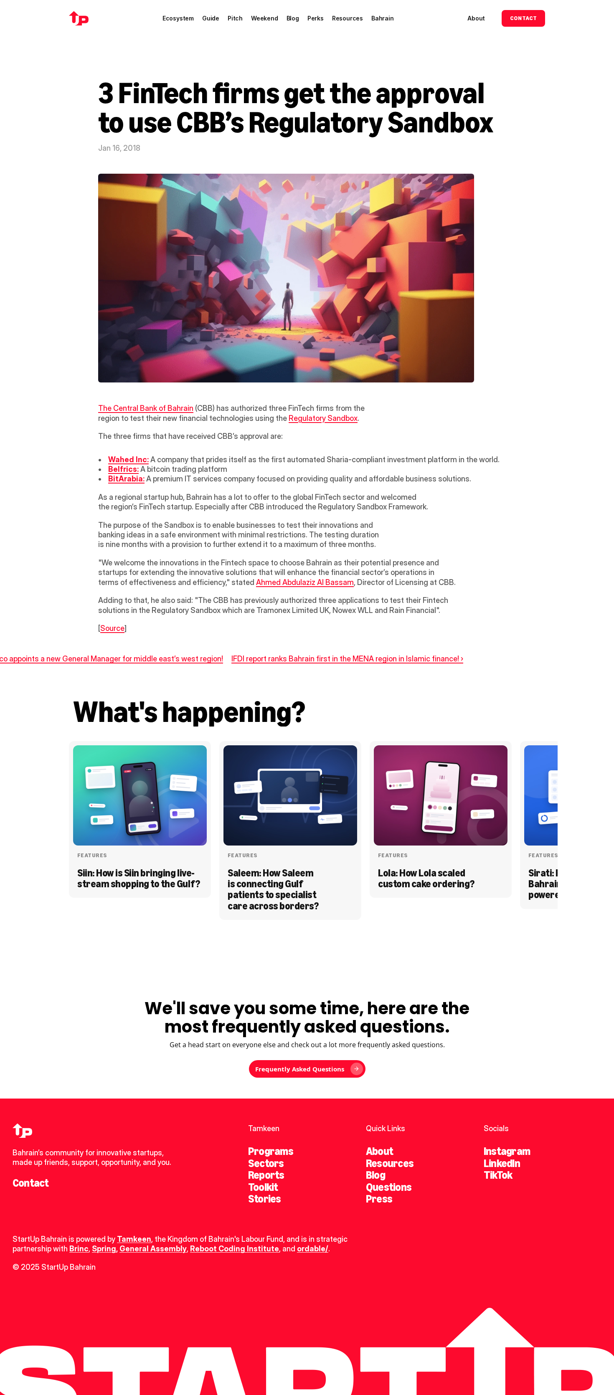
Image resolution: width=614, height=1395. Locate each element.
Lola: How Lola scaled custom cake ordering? (426, 878)
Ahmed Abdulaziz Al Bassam (305, 582)
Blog (375, 1175)
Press (379, 1198)
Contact (31, 1183)
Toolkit (263, 1187)
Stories (264, 1198)
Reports (266, 1175)
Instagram (507, 1151)
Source (112, 628)
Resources (390, 1163)
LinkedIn (502, 1163)
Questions (388, 1187)
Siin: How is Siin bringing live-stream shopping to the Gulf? (138, 878)
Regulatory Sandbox (323, 418)
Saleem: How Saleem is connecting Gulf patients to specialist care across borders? (273, 889)
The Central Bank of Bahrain (145, 408)
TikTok (498, 1175)
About (379, 1151)
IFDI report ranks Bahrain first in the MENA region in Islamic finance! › (347, 658)
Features (92, 855)
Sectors (266, 1163)
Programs (270, 1151)
